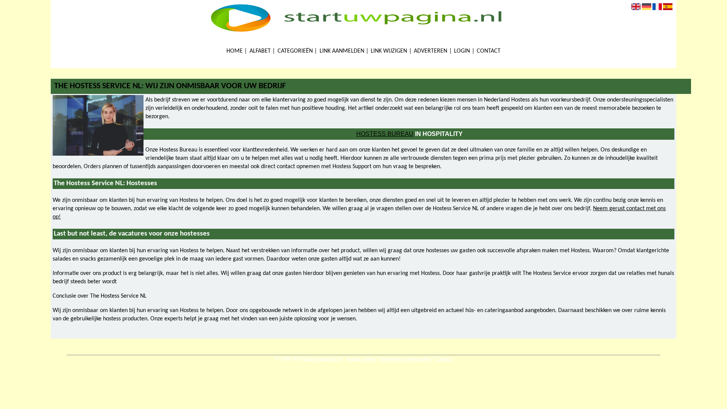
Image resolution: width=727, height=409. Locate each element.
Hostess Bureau (384, 134)
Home (234, 51)
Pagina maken (361, 359)
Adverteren (430, 51)
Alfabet (260, 51)
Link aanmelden (342, 51)
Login (462, 51)
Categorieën (295, 51)
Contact (489, 51)
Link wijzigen (389, 51)
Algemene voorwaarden (405, 359)
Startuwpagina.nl (322, 359)
